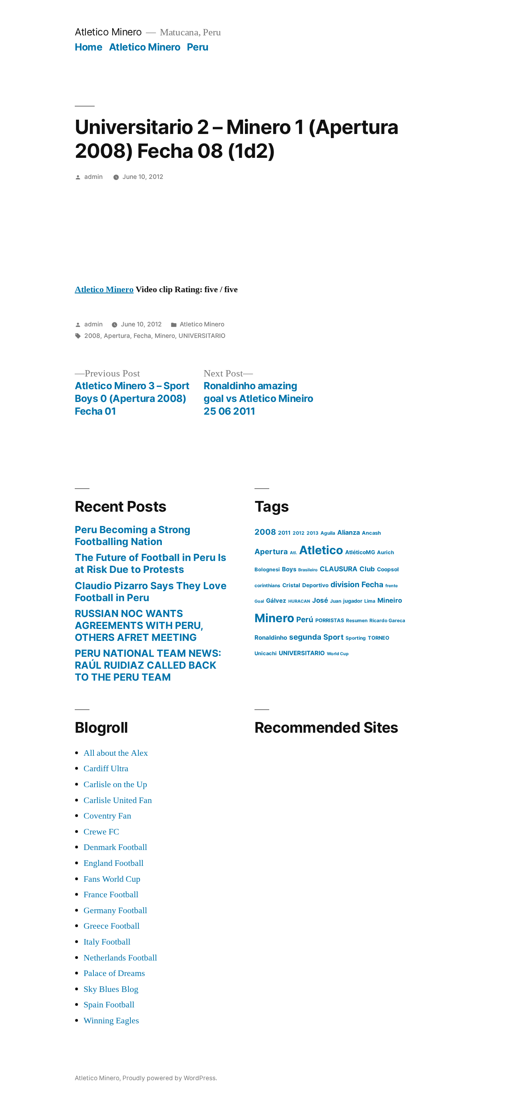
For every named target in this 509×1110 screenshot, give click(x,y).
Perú (304, 619)
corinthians (267, 585)
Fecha (142, 336)
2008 (92, 336)
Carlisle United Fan (118, 800)
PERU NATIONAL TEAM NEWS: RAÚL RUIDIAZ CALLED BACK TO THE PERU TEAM (148, 665)
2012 (299, 533)
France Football (111, 894)
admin (93, 176)
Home (88, 47)
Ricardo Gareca (387, 620)
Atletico (321, 550)
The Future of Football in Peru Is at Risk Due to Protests (150, 563)
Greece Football (112, 925)
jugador (352, 601)
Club (367, 569)
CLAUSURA (338, 569)
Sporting (356, 638)
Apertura (117, 336)
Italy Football (107, 941)
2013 (313, 533)
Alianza (348, 532)
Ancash (371, 533)
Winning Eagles (111, 1020)
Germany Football (115, 910)
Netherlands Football (120, 957)
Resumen (356, 620)
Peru (197, 47)
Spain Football (109, 1004)
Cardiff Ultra (106, 768)
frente (391, 585)
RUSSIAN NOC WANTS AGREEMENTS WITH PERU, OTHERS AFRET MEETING (139, 625)
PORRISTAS (329, 620)
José (320, 600)
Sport (333, 637)
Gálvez (276, 600)
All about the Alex (116, 753)
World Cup (338, 653)
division (344, 584)
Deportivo (315, 585)
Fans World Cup (112, 879)
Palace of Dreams (114, 973)
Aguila (328, 533)
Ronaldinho (270, 637)
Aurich (385, 552)
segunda (305, 637)
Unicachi (265, 653)
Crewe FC (101, 831)
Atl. (293, 552)
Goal (259, 601)
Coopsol (388, 569)
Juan (335, 601)
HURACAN (299, 601)
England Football (114, 863)
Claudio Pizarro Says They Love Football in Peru (151, 592)
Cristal (291, 585)
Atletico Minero (108, 32)
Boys (289, 569)
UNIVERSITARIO (202, 336)
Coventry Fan (107, 815)
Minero (165, 336)
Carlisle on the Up (115, 784)
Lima (369, 601)
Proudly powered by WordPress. (169, 1078)
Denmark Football (115, 847)
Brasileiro (308, 569)
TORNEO (378, 638)
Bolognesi (267, 569)
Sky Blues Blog (111, 989)
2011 (284, 533)
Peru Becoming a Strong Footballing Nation (132, 535)
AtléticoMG (360, 552)
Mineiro (389, 600)
